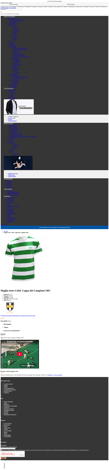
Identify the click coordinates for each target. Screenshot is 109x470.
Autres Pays (21, 6)
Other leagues (13, 87)
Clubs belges (13, 85)
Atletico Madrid (17, 64)
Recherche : (4, 9)
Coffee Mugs (10, 187)
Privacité (6, 413)
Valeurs (6, 385)
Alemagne (14, 6)
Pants (11, 150)
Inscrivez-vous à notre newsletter (9, 447)
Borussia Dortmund (12, 218)
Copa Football (10, 200)
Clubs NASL (13, 84)
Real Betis (16, 65)
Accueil (6, 231)
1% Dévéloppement (9, 388)
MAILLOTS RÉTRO (9, 16)
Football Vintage (11, 213)
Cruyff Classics (14, 127)
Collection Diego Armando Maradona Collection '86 (23, 136)
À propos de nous (8, 384)
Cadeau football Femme (13, 193)
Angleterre (16, 26)
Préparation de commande (10, 406)
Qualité (6, 386)
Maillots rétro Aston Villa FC (20, 49)
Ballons (9, 180)
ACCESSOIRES (8, 179)
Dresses (10, 119)
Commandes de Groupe (10, 389)
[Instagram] (2, 459)
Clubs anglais (13, 46)
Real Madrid (16, 59)
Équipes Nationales (12, 23)
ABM (8, 216)
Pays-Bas (15, 31)
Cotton (8, 215)
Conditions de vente (9, 410)
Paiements (6, 404)
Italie (45, 6)
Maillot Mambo (12, 176)
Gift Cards (9, 190)
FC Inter (15, 71)
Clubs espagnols (14, 58)
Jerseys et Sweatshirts (12, 138)
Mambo (15, 148)
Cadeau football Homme (13, 192)
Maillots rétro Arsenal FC (19, 48)
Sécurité (6, 411)
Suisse (65, 6)
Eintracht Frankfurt (18, 78)
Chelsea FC (16, 51)
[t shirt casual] (18, 169)
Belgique (28, 6)
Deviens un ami (8, 391)
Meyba (9, 205)
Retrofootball (13, 130)
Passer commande (8, 401)
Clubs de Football (11, 45)
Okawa (9, 203)
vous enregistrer (58, 375)
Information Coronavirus (10, 414)
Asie (11, 41)
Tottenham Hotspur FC (19, 55)
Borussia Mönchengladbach (20, 77)
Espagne (34, 6)
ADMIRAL (10, 210)
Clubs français (13, 74)
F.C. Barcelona (17, 61)
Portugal (50, 6)
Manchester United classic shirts (21, 57)
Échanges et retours (9, 408)
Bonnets (9, 183)
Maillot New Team (13, 173)
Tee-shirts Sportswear (12, 125)
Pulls (11, 140)
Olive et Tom (10, 142)
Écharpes (9, 184)
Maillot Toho (11, 175)
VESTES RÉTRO (8, 88)
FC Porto (15, 81)
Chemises (12, 143)
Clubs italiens (13, 67)
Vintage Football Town (16, 133)
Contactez (6, 392)
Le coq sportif (13, 132)
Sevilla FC (16, 62)
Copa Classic (10, 199)
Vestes (11, 149)
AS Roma (15, 69)
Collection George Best (16, 135)
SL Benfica (16, 82)
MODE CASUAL (8, 123)
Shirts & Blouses (12, 121)
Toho (14, 146)
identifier (50, 375)
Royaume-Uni (58, 6)
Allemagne (71, 6)
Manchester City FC (18, 54)
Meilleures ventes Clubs (16, 21)
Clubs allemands (14, 75)
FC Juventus (16, 72)
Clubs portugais (14, 80)
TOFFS (9, 207)
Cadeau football (8, 189)
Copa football (13, 126)
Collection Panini (14, 129)
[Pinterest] (3, 459)
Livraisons (6, 407)
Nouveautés (13, 22)
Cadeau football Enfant (13, 194)
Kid (11, 152)
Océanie (12, 44)
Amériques (13, 36)
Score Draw (10, 202)
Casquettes (9, 182)
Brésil (14, 39)
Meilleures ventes (11, 18)
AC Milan (16, 68)
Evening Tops (11, 118)
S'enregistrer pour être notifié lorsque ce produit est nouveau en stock (18, 315)
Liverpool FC (16, 52)
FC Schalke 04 (11, 219)
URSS (15, 35)
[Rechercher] (1, 11)
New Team (16, 145)
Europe (12, 25)
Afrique (12, 42)
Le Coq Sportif (11, 209)
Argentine (15, 38)
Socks (8, 186)
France (40, 6)
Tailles (5, 403)
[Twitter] (1, 459)
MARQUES (7, 196)
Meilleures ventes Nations (16, 19)
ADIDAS (9, 222)
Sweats (12, 139)
